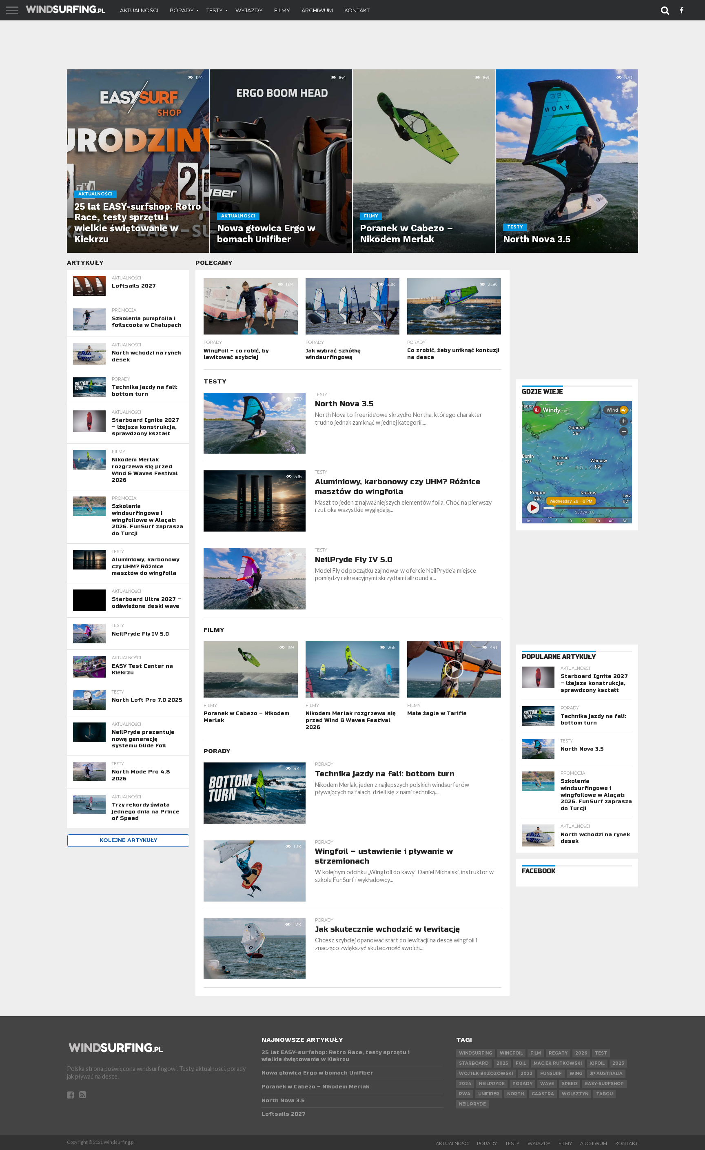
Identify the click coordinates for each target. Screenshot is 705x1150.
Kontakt (357, 10)
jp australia (606, 1073)
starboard (474, 1063)
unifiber (488, 1094)
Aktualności (139, 10)
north (515, 1094)
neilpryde (492, 1083)
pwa (464, 1094)
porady (522, 1083)
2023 (618, 1063)
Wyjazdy (249, 10)
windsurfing (475, 1053)
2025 (502, 1063)
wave (547, 1083)
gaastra (543, 1094)
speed (569, 1083)
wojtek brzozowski (486, 1073)
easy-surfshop (604, 1083)
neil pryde (472, 1104)
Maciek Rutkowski (558, 1063)
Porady (182, 10)
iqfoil (597, 1063)
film (535, 1053)
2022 (526, 1073)
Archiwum (317, 10)
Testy (214, 10)
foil (521, 1063)
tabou (604, 1094)
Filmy (282, 10)
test (601, 1053)
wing (576, 1073)
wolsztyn (575, 1094)
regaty (558, 1053)
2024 (465, 1083)
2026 (581, 1053)
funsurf (551, 1073)
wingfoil (511, 1053)
